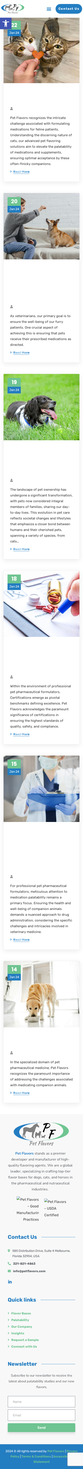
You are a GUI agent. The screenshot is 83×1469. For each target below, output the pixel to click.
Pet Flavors (55, 1451)
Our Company (21, 1327)
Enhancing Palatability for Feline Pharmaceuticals (41, 97)
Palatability (20, 1320)
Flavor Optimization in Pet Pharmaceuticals (41, 1041)
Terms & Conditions (36, 1456)
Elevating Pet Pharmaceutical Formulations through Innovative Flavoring (36, 461)
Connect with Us (24, 1346)
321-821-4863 (24, 1264)
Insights (17, 1333)
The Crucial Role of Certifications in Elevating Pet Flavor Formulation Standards (41, 658)
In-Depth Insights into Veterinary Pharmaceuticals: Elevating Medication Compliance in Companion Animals (41, 850)
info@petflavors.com (29, 1271)
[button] (6, 23)
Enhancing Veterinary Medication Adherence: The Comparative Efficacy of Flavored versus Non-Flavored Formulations (41, 284)
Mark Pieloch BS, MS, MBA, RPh (37, 109)
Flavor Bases (21, 1313)
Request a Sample (25, 1340)
